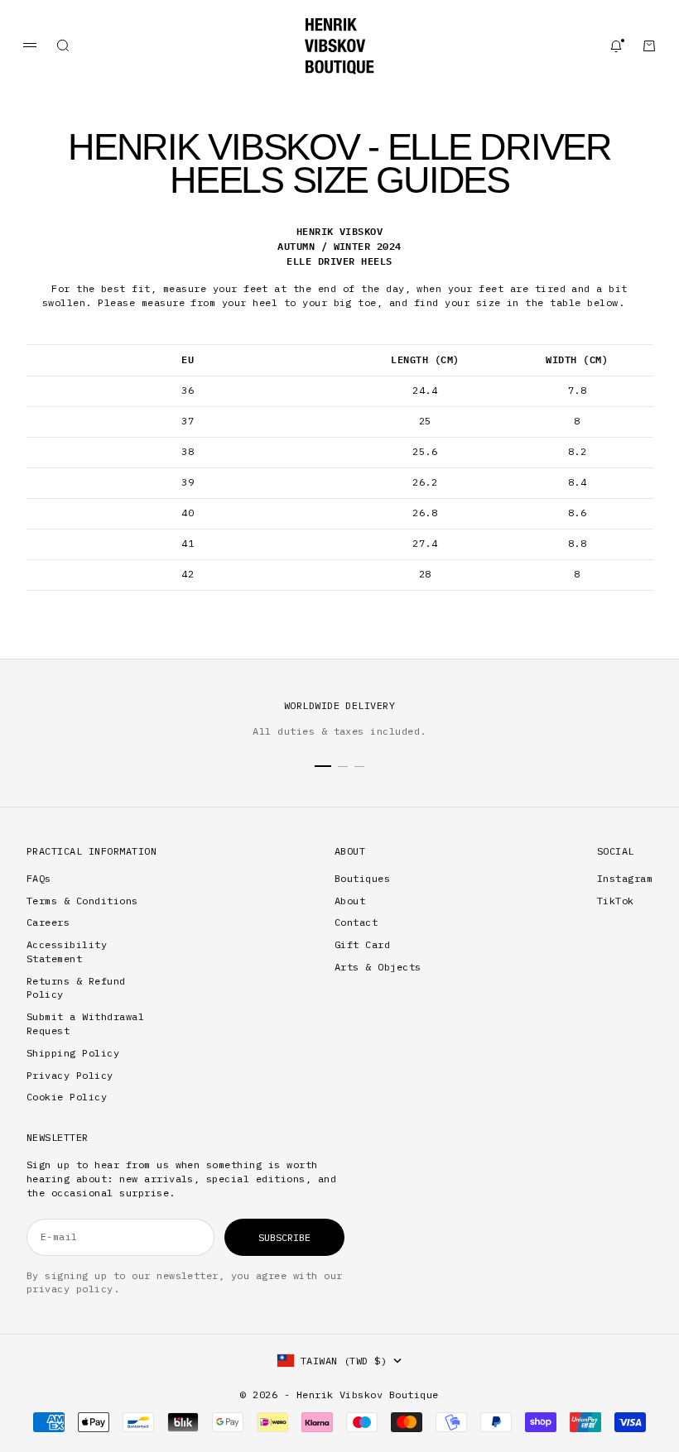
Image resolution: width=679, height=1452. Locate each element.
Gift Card (362, 944)
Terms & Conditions (82, 900)
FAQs (38, 878)
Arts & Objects (378, 967)
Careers (48, 922)
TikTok (615, 900)
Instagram (625, 878)
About (350, 900)
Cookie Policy (66, 1096)
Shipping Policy (72, 1053)
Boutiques (362, 878)
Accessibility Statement (66, 951)
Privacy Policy (69, 1075)
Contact (356, 922)
